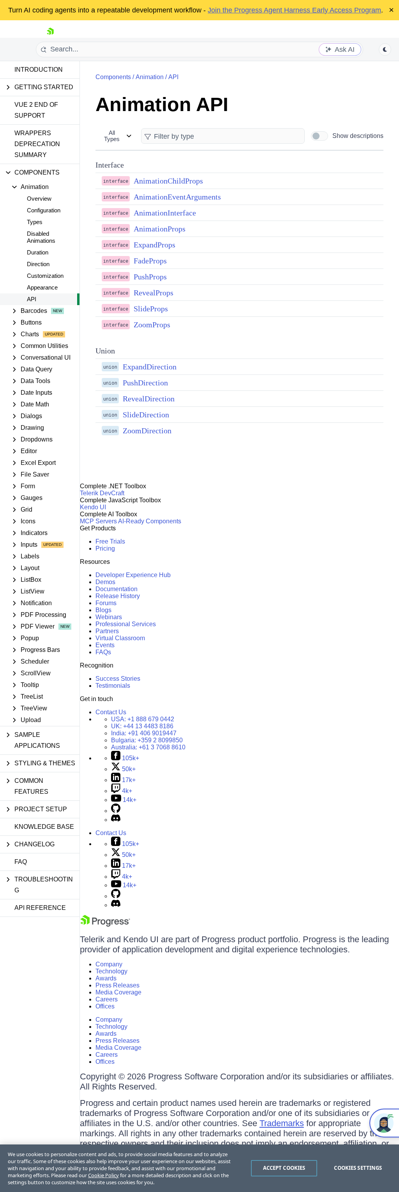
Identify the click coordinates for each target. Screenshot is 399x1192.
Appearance (42, 287)
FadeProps (150, 260)
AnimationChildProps (168, 181)
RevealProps (153, 292)
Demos (105, 582)
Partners (107, 631)
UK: (142, 726)
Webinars (108, 617)
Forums (106, 603)
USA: (142, 719)
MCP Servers (98, 521)
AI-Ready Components (149, 521)
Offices (105, 1006)
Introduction (38, 69)
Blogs (103, 610)
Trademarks (282, 1123)
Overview (39, 198)
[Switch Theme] (385, 49)
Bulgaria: (147, 740)
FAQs (103, 652)
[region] (199, 1168)
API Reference (40, 907)
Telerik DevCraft (102, 493)
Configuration (43, 210)
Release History (117, 596)
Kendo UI (93, 507)
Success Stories (117, 678)
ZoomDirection (147, 430)
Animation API (161, 104)
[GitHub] (115, 810)
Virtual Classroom (120, 638)
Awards (106, 978)
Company (108, 964)
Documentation (116, 589)
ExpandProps (154, 244)
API (31, 299)
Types (34, 222)
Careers (106, 999)
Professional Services (125, 624)
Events (105, 645)
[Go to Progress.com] (105, 924)
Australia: (148, 747)
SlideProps (151, 308)
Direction (38, 264)
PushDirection (145, 382)
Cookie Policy (103, 1175)
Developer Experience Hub (133, 575)
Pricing (105, 548)
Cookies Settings (358, 1167)
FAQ (20, 861)
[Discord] (115, 819)
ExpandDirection (150, 366)
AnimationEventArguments (177, 196)
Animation (150, 77)
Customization (45, 275)
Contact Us (110, 712)
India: (144, 733)
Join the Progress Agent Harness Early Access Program (294, 10)
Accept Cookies (284, 1167)
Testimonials (112, 685)
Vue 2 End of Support (36, 110)
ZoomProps (152, 324)
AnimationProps (159, 228)
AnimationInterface (165, 212)
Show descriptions (357, 135)
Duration (37, 252)
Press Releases (117, 985)
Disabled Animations (41, 237)
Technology (111, 971)
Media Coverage (118, 992)
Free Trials (110, 541)
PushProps (150, 276)
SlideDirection (146, 414)
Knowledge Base (44, 826)
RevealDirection (149, 398)
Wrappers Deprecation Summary (37, 144)
